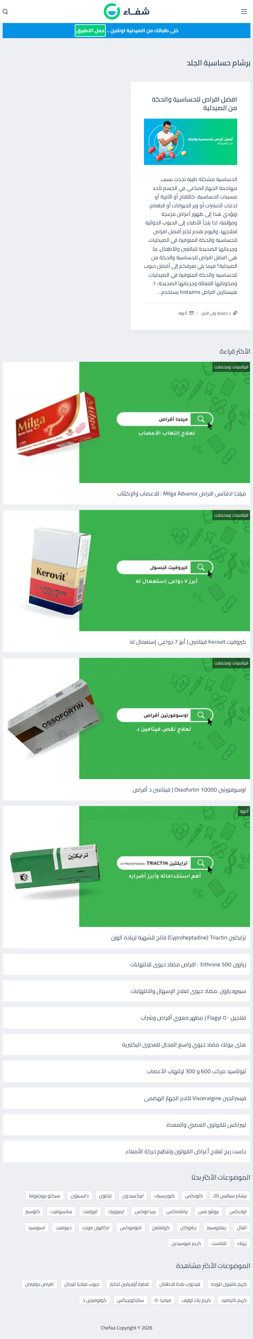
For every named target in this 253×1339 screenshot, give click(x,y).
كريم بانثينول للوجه (229, 1284)
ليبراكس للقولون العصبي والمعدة (206, 1125)
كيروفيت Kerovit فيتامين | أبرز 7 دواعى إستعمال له (188, 641)
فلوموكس (131, 1227)
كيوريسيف (164, 1195)
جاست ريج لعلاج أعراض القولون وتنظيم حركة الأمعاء (186, 1151)
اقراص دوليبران (39, 1284)
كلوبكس (194, 1195)
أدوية (183, 313)
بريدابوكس (145, 1211)
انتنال (242, 1227)
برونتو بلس (208, 1211)
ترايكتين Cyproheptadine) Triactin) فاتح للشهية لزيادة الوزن (178, 937)
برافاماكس (177, 1211)
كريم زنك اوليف (196, 1300)
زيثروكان (188, 1227)
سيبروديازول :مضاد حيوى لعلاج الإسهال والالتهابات (188, 991)
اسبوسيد (36, 1227)
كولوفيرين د (94, 1300)
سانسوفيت (61, 1211)
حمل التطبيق (90, 30)
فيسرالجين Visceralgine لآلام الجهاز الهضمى (195, 1098)
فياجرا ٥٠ (163, 1300)
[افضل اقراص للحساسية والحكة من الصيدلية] (191, 142)
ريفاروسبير (216, 1227)
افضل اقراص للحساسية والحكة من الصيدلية (194, 103)
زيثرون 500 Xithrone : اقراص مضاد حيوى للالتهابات (188, 964)
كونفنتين (161, 1227)
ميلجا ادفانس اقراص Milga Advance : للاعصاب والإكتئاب (181, 493)
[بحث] (5, 11)
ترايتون (105, 1195)
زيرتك (242, 1243)
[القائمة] (244, 11)
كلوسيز (33, 1211)
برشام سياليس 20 (230, 1195)
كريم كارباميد (234, 1300)
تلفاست (219, 1243)
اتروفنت (90, 1211)
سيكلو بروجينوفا (44, 1195)
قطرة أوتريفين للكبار (129, 1284)
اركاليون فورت (95, 1227)
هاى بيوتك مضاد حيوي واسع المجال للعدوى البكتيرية (184, 1044)
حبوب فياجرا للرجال (81, 1284)
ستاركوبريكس (130, 1300)
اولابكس (238, 1211)
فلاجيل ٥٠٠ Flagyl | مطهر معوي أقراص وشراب (193, 1017)
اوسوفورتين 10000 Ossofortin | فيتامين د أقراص (189, 789)
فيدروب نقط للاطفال (179, 1284)
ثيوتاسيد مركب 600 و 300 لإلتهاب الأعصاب (196, 1071)
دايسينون (80, 1195)
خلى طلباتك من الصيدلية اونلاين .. (127, 30)
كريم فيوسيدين (186, 1243)
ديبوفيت (63, 1227)
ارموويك (116, 1211)
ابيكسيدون (133, 1195)
